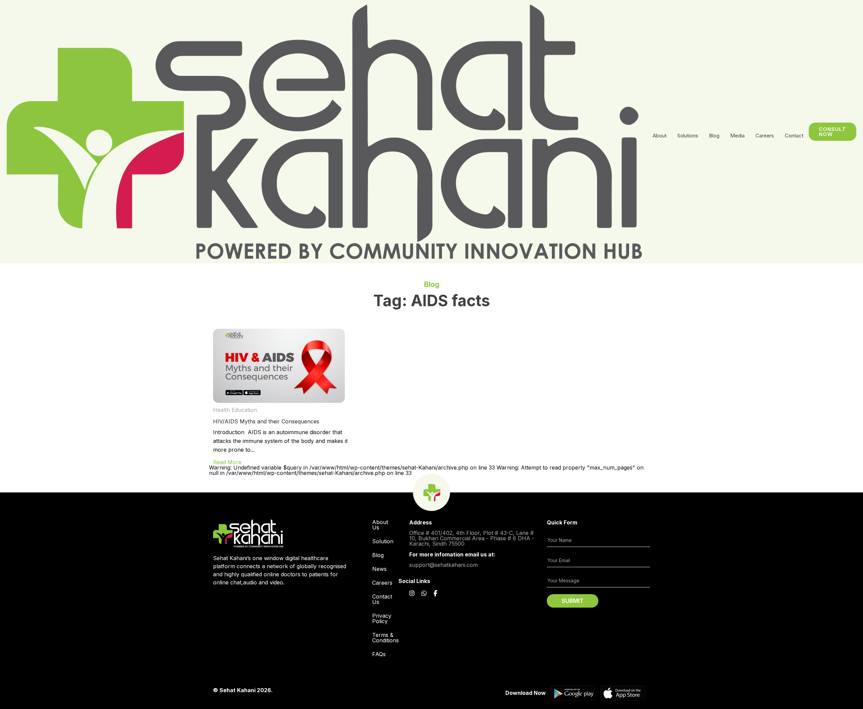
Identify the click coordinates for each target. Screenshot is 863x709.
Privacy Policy (381, 618)
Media (737, 135)
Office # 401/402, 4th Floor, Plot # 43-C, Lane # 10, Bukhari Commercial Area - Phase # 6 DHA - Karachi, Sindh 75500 (471, 537)
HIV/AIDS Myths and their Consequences (266, 421)
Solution (382, 541)
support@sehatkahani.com (443, 564)
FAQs (379, 654)
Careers (382, 582)
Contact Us (382, 599)
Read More (227, 462)
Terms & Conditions (385, 637)
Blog (714, 135)
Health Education (235, 410)
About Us (380, 524)
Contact (794, 135)
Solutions (687, 135)
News (379, 569)
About (659, 135)
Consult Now (832, 131)
